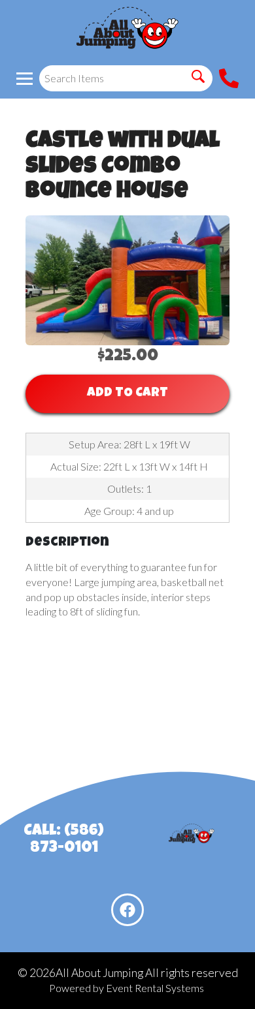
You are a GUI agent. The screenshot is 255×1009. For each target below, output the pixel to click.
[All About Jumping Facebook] (127, 909)
